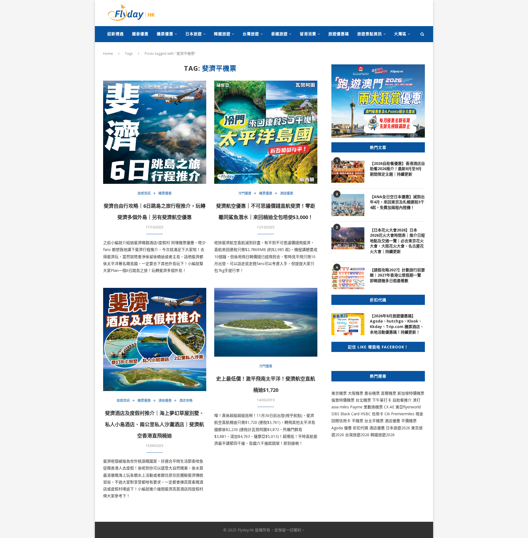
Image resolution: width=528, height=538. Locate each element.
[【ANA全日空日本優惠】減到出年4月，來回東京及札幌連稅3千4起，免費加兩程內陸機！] (347, 205)
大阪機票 (355, 393)
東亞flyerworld (408, 406)
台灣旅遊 (251, 33)
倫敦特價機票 (342, 400)
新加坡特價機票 (410, 393)
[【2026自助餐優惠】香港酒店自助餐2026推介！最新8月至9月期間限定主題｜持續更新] (347, 172)
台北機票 (363, 400)
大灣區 (400, 33)
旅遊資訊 (144, 193)
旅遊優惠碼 (338, 33)
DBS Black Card (345, 413)
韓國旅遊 (222, 33)
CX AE (389, 406)
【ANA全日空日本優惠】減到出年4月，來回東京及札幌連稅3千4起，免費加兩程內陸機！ (397, 202)
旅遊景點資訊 (369, 33)
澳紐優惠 (286, 193)
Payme (357, 406)
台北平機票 (374, 420)
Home (108, 53)
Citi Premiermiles (399, 413)
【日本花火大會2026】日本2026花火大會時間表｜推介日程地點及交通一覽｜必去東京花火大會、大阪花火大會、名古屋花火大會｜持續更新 (397, 240)
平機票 (358, 420)
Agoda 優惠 (342, 427)
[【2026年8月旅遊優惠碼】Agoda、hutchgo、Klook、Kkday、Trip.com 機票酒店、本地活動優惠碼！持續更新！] (347, 324)
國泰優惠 (140, 33)
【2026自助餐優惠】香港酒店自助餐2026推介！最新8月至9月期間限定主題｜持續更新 (397, 169)
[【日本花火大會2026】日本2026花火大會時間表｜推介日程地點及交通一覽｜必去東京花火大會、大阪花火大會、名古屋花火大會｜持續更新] (347, 238)
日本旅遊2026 (398, 427)
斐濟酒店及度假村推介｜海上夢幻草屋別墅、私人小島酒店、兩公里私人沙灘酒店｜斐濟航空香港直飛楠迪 (154, 424)
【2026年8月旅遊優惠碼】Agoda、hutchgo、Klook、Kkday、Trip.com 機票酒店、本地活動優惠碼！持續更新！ (397, 324)
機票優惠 (165, 33)
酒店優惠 (392, 420)
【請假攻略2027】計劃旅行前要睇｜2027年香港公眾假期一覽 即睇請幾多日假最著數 (397, 275)
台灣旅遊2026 (357, 434)
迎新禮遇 (115, 33)
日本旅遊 (193, 33)
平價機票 (409, 420)
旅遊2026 (386, 434)
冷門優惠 (244, 193)
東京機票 (339, 393)
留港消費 (308, 33)
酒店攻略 (186, 401)
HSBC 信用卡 (372, 413)
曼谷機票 (372, 393)
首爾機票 (388, 393)
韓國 (374, 434)
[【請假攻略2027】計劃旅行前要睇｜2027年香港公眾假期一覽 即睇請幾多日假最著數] (347, 278)
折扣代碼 (360, 427)
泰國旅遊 (279, 33)
